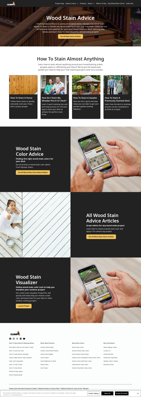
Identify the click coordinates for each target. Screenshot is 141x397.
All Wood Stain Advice (16, 371)
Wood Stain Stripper (47, 354)
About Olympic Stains (110, 347)
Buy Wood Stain (108, 364)
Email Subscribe (108, 354)
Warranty (86, 388)
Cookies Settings (93, 393)
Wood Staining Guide (15, 375)
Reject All (107, 393)
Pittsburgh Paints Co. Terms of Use (71, 388)
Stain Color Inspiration (16, 361)
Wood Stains (45, 364)
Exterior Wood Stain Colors (80, 351)
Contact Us (106, 351)
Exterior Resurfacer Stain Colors (82, 368)
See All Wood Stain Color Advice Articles (33, 172)
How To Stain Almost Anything (18, 354)
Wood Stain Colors (78, 347)
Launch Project (23, 306)
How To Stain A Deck (15, 364)
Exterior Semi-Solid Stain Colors (82, 361)
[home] (11, 3)
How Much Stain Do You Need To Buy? (21, 347)
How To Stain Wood (15, 368)
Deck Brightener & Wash (48, 361)
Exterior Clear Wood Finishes (50, 351)
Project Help (59, 3)
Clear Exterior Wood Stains (80, 354)
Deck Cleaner (45, 358)
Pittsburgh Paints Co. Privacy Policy (49, 388)
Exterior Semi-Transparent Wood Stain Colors (86, 358)
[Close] (138, 393)
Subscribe (129, 3)
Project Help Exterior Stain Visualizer (20, 358)
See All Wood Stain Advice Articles (101, 237)
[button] (72, 3)
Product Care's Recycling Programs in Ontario (23, 388)
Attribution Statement (110, 358)
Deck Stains (44, 368)
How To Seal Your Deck (16, 351)
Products (83, 3)
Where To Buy (101, 3)
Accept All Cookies (121, 393)
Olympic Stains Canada (110, 361)
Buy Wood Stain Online (116, 3)
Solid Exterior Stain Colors (80, 364)
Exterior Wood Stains (47, 347)
